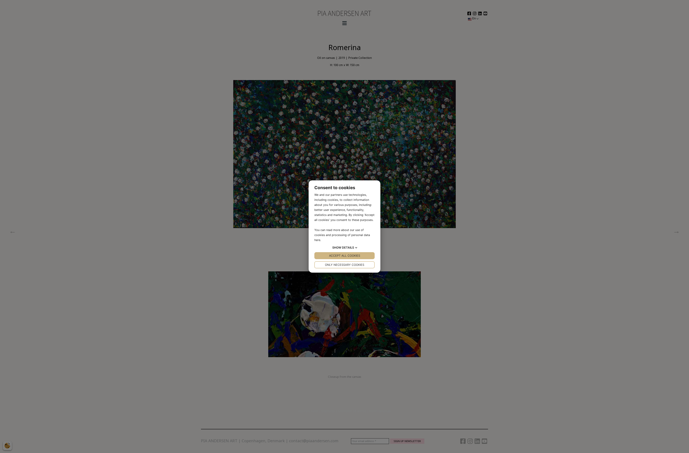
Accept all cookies (344, 255)
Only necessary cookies (344, 265)
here (317, 240)
